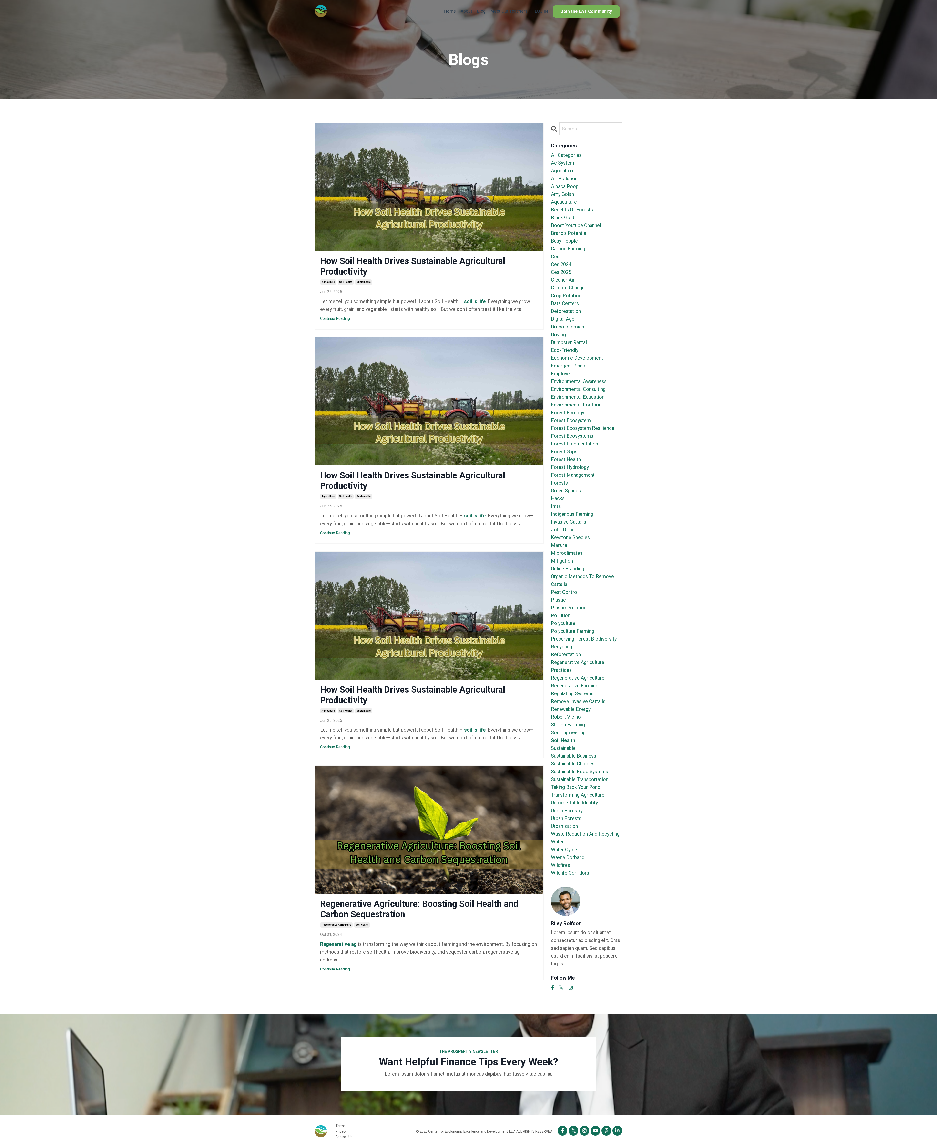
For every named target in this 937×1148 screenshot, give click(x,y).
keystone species (570, 537)
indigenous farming (572, 514)
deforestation (566, 311)
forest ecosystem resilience (582, 428)
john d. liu (562, 530)
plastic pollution (568, 608)
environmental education (577, 397)
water (557, 842)
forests (559, 483)
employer (561, 373)
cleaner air (563, 280)
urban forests (566, 818)
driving (558, 334)
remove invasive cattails (578, 701)
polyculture (563, 623)
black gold (562, 217)
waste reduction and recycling (585, 834)
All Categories (566, 155)
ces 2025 (561, 272)
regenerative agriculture (336, 924)
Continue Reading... (336, 318)
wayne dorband (567, 857)
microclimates (566, 553)
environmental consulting (578, 389)
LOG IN (541, 11)
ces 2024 (561, 264)
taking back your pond (575, 787)
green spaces (566, 491)
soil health (345, 282)
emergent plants (569, 366)
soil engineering (568, 732)
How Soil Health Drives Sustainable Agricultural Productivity (412, 266)
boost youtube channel (576, 225)
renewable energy (571, 709)
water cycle (564, 849)
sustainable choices (572, 764)
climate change (568, 288)
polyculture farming (572, 631)
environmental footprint (577, 405)
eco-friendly (564, 350)
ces (555, 256)
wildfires (560, 865)
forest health (566, 459)
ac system (562, 163)
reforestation (566, 654)
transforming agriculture (577, 795)
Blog (481, 11)
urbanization (564, 826)
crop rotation (566, 295)
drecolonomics (567, 327)
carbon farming (568, 249)
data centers (565, 303)
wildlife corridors (570, 873)
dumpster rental (569, 342)
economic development (577, 358)
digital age (562, 319)
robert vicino (566, 717)
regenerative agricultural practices (578, 666)
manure (559, 545)
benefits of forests (572, 210)
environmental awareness (579, 381)
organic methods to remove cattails (582, 580)
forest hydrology (570, 467)
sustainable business (573, 756)
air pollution (564, 178)
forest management (573, 475)
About (466, 11)
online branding (567, 569)
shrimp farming (568, 725)
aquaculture (564, 202)
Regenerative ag (338, 944)
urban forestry (567, 810)
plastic (558, 600)
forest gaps (564, 452)
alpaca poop (565, 186)
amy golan (562, 194)
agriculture (328, 282)
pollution (560, 615)
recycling (561, 647)
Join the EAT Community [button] (586, 11)
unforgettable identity (574, 803)
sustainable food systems (579, 771)
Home (450, 11)
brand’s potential (569, 233)
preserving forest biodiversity (584, 639)
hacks (558, 498)
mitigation (562, 561)
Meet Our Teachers (509, 11)
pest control (564, 592)
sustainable (363, 282)
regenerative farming (574, 686)
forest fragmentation (574, 444)
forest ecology (567, 413)
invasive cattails (568, 522)
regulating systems (572, 693)
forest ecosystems (572, 436)
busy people (564, 241)
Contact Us (344, 1137)
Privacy (341, 1131)
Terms (341, 1126)
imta (556, 506)
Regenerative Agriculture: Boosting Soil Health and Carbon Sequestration (419, 909)
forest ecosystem (571, 420)
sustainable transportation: (580, 779)
